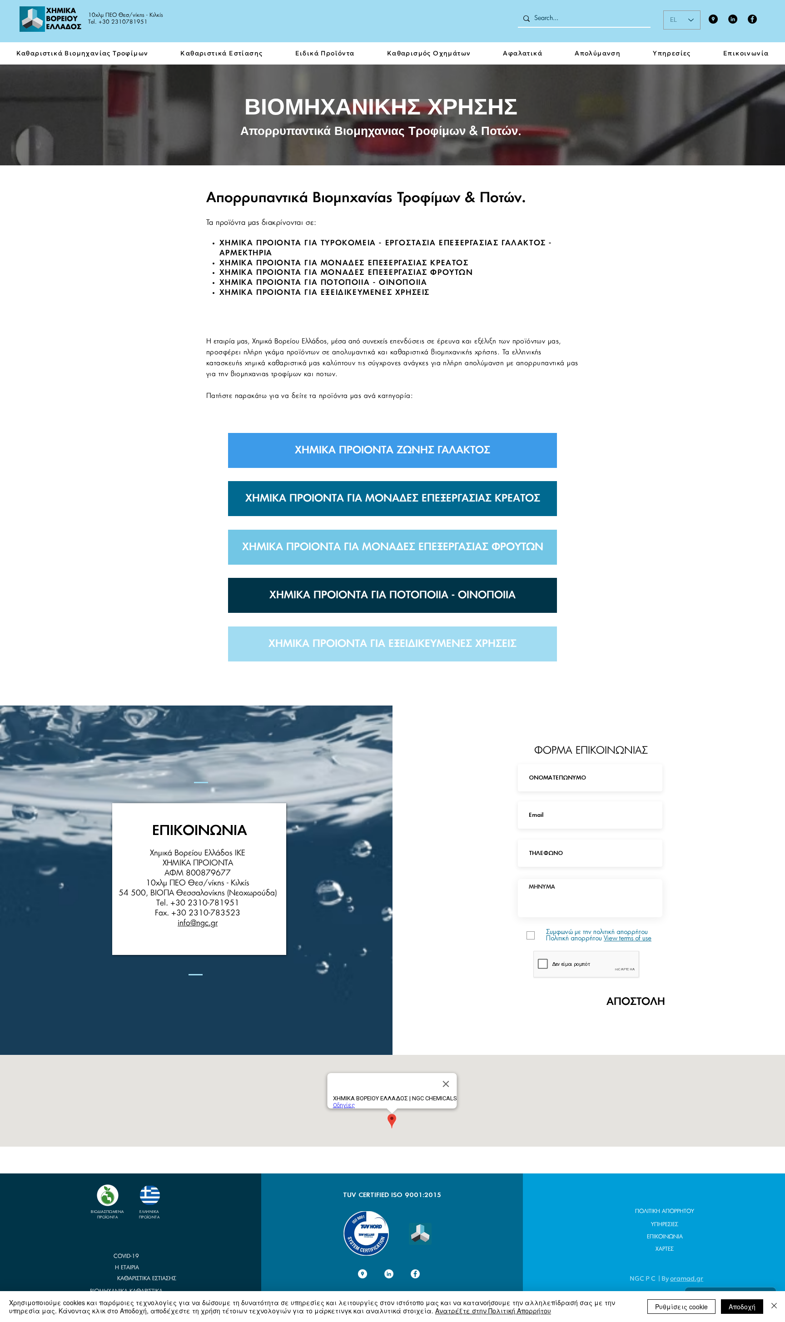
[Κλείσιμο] (774, 1306)
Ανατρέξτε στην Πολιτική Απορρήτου (493, 1310)
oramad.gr (686, 1278)
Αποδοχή (742, 1306)
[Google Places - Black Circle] (713, 19)
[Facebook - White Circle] (415, 1273)
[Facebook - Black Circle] (752, 19)
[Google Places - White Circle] (362, 1273)
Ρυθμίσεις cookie (681, 1306)
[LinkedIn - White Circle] (388, 1273)
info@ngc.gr (198, 923)
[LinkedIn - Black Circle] (732, 19)
